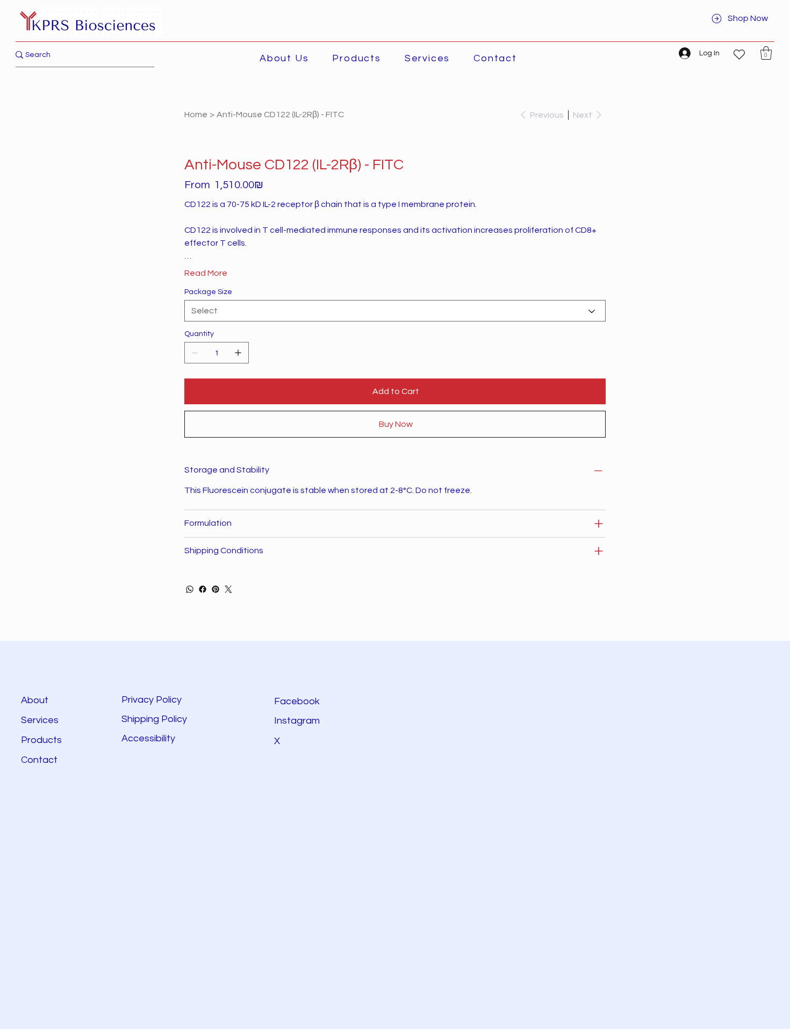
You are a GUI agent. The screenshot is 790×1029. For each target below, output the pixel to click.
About (34, 700)
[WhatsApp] (189, 589)
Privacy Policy (151, 700)
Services (40, 720)
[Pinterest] (215, 589)
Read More (205, 273)
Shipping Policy (154, 719)
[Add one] (238, 352)
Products (41, 740)
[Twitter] (228, 589)
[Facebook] (202, 589)
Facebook (297, 701)
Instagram (297, 721)
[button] (356, 58)
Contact (39, 760)
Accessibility (149, 738)
